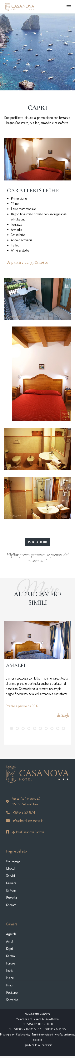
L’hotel (10, 868)
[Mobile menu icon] (68, 6)
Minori (10, 985)
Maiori (10, 978)
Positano (12, 992)
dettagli (63, 715)
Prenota (11, 897)
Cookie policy (23, 1034)
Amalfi (10, 941)
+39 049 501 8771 (23, 812)
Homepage (13, 861)
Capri (9, 948)
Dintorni (11, 890)
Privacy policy (7, 1034)
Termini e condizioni (42, 1034)
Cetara (10, 956)
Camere (11, 883)
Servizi (10, 875)
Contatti (11, 905)
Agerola (11, 934)
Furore (10, 963)
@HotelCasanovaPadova (28, 832)
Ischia (9, 970)
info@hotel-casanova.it (27, 820)
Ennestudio (46, 1044)
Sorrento (12, 1000)
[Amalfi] (37, 640)
